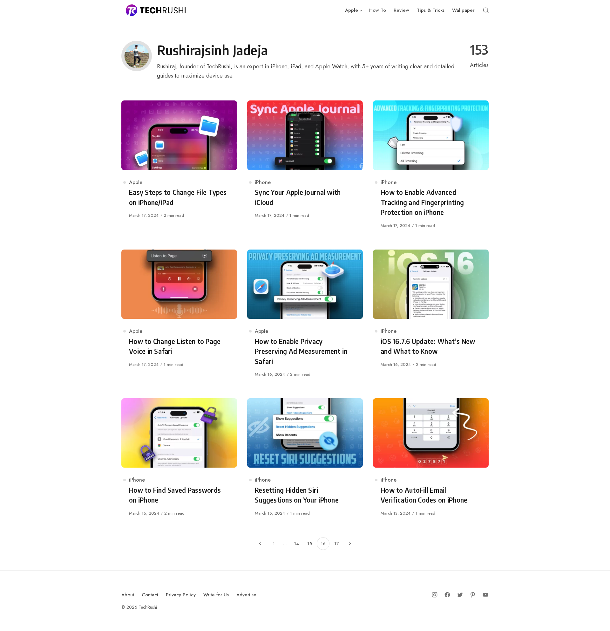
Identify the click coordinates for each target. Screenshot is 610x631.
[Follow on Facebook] (447, 594)
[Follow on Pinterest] (472, 594)
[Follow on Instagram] (434, 594)
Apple (135, 182)
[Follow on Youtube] (485, 594)
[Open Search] (485, 10)
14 (296, 543)
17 (336, 543)
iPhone (263, 182)
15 (309, 543)
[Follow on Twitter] (460, 594)
